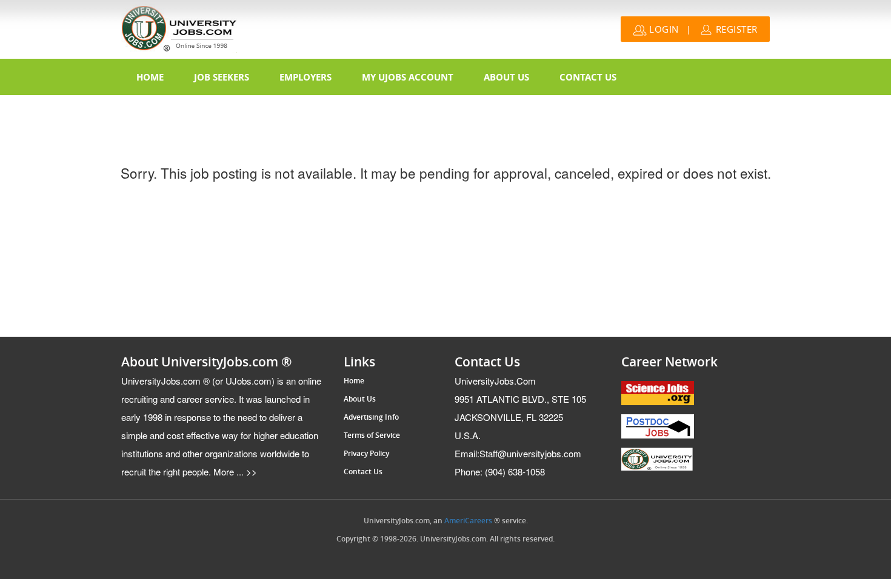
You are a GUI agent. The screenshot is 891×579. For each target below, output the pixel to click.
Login (663, 29)
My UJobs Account (407, 77)
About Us (506, 77)
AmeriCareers (468, 521)
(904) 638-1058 (500, 471)
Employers (305, 77)
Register (735, 29)
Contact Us (587, 77)
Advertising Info (371, 417)
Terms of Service (372, 435)
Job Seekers (221, 77)
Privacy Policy (366, 453)
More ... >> (234, 471)
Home (150, 77)
